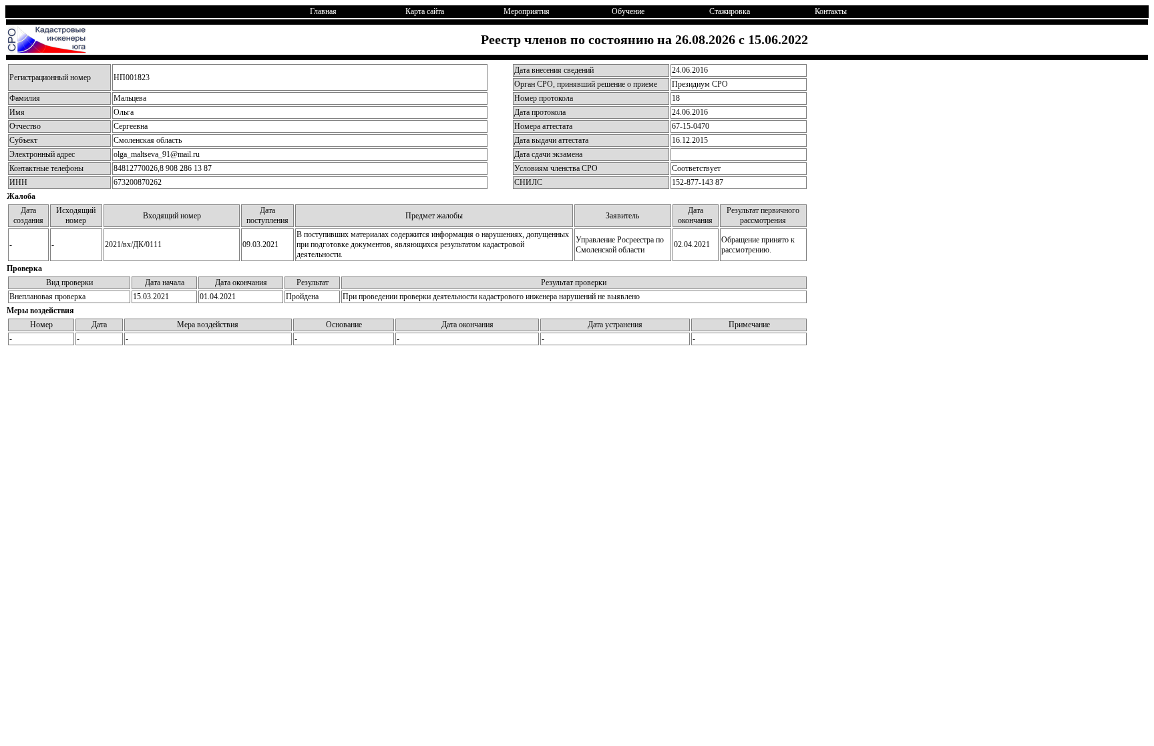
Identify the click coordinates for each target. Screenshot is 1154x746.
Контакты (831, 11)
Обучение (628, 11)
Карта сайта (424, 11)
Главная (323, 11)
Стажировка (729, 11)
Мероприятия (527, 11)
